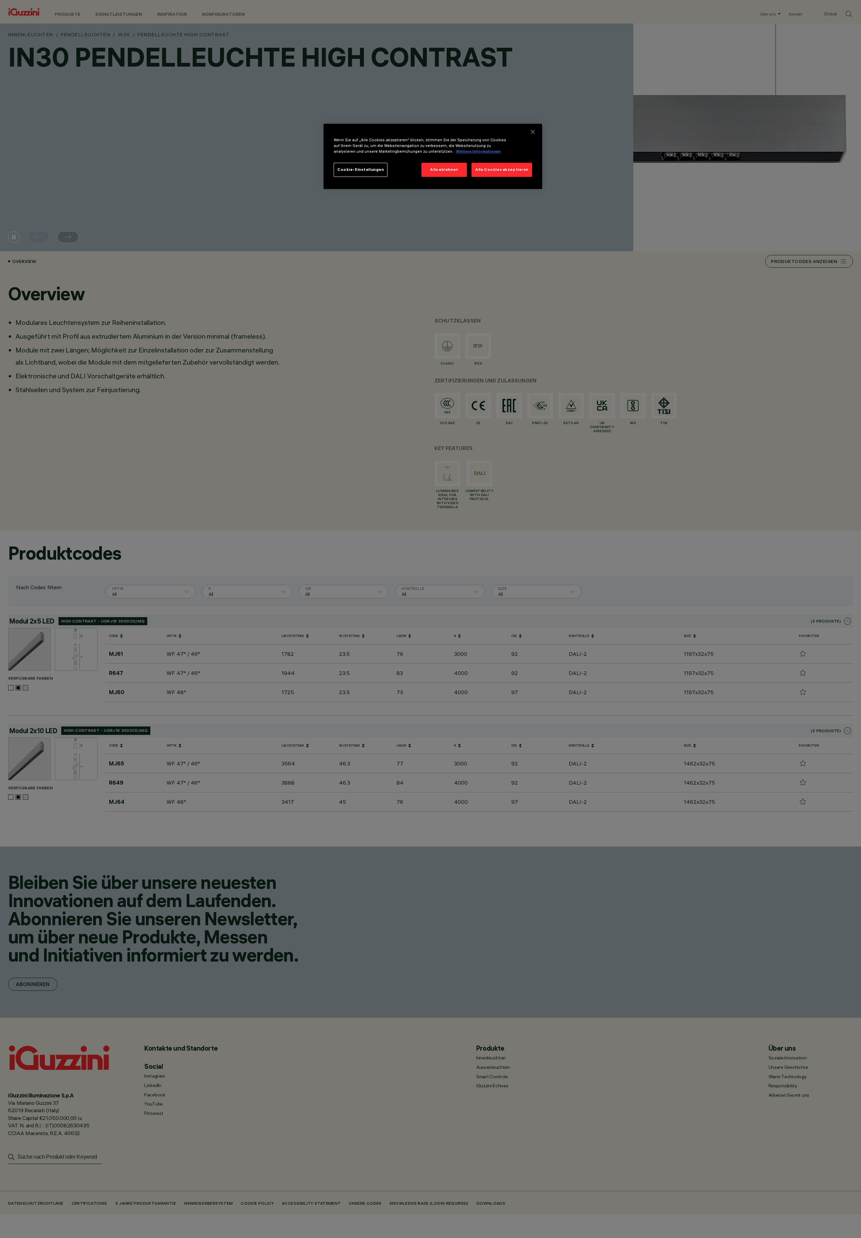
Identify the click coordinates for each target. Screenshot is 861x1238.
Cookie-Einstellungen (360, 169)
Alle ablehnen (444, 169)
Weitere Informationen (478, 151)
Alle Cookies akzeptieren (501, 169)
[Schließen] (532, 131)
